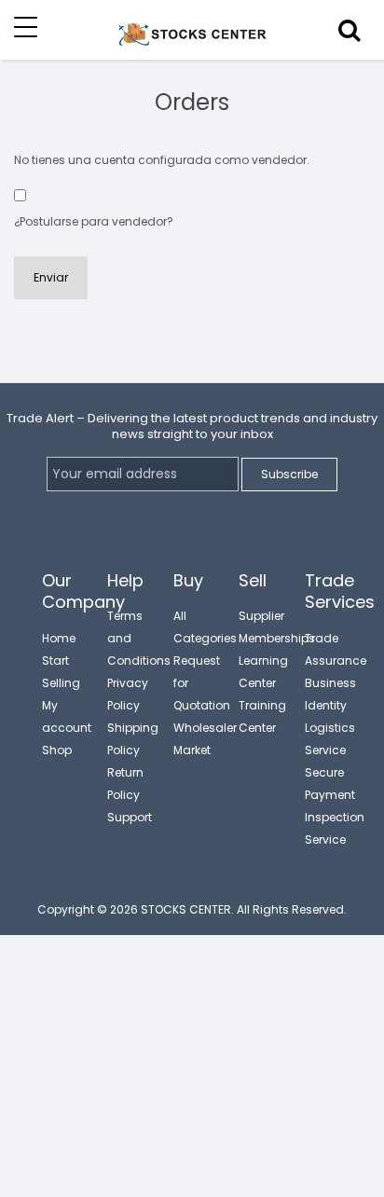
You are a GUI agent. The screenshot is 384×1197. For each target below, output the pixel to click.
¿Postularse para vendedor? (93, 221)
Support (129, 817)
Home (58, 638)
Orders (192, 102)
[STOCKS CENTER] (192, 44)
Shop (57, 750)
